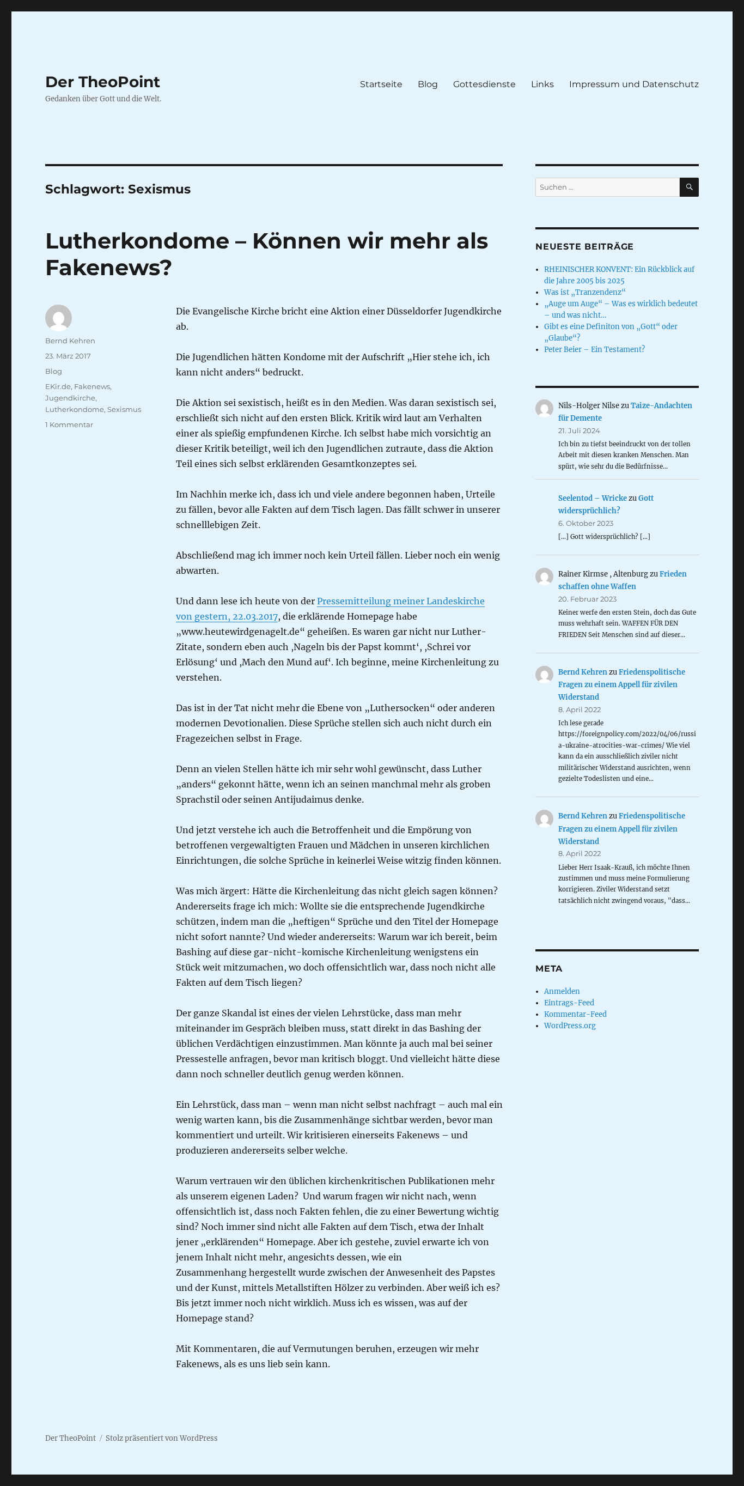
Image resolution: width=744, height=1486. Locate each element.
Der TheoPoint (102, 81)
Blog (428, 84)
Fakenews (92, 386)
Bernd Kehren (70, 340)
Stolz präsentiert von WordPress (162, 1438)
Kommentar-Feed (575, 1014)
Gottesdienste (484, 84)
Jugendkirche (70, 397)
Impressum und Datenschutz (634, 84)
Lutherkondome (74, 409)
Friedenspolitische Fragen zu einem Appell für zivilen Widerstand (621, 685)
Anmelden (562, 991)
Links (542, 84)
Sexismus (124, 409)
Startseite (381, 84)
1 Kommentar (69, 424)
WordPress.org (570, 1025)
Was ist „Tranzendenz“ (585, 292)
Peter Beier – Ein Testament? (594, 349)
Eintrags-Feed (569, 1003)
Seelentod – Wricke (592, 498)
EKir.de (58, 386)
